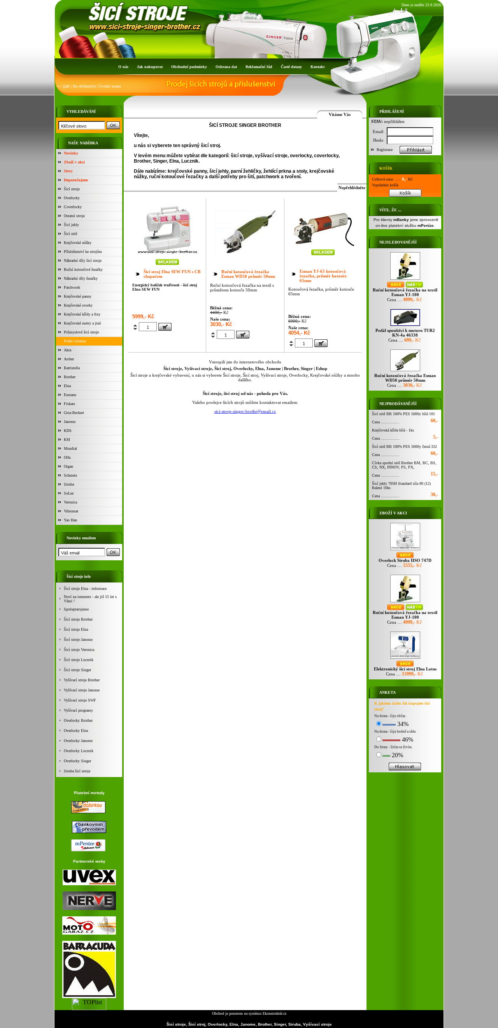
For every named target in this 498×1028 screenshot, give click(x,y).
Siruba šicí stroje (77, 771)
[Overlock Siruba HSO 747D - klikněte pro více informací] (405, 550)
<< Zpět (63, 86)
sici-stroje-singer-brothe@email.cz (245, 411)
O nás (123, 67)
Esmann (70, 395)
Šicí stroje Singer (77, 670)
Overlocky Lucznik (78, 751)
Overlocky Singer (77, 761)
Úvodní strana (110, 86)
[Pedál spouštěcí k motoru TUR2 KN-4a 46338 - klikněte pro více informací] (405, 326)
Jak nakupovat (150, 67)
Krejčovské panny (77, 296)
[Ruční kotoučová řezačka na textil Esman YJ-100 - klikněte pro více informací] (405, 279)
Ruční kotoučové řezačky (83, 269)
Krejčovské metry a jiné (82, 323)
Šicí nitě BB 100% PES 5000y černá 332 (404, 446)
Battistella (72, 368)
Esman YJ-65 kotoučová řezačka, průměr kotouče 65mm (323, 276)
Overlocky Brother (78, 720)
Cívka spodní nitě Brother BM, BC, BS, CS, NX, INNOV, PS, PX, (404, 465)
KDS (68, 430)
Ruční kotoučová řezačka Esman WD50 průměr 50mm (248, 274)
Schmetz (70, 475)
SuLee (69, 493)
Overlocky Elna (76, 730)
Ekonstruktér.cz (274, 1013)
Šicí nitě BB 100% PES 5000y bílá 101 (403, 414)
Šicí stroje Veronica (79, 649)
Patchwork (72, 287)
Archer (69, 359)
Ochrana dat (226, 67)
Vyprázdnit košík (385, 185)
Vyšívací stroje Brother (82, 680)
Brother (69, 377)
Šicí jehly (71, 225)
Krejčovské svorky (78, 305)
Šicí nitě (70, 234)
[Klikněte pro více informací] (167, 257)
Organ (68, 466)
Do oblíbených (84, 86)
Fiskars (69, 404)
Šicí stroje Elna (76, 629)
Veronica (70, 502)
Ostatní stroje (74, 216)
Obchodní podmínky (189, 67)
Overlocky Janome (78, 741)
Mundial (70, 448)
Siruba (69, 484)
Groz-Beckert (74, 412)
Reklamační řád (258, 67)
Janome (69, 421)
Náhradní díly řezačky (81, 278)
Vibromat (71, 511)
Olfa (67, 457)
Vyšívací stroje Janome (82, 690)
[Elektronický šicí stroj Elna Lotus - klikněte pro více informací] (405, 658)
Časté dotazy (291, 67)
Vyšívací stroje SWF (80, 700)
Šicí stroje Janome (78, 639)
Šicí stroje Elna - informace (85, 588)
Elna (67, 386)
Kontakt (317, 67)
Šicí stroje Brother (78, 619)
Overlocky (72, 198)
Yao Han (70, 520)
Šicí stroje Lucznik (78, 660)
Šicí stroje (72, 189)
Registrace (385, 149)
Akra (67, 350)
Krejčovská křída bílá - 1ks (393, 430)
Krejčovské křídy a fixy (82, 314)
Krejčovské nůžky (77, 242)
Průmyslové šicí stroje (81, 332)
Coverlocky (73, 207)
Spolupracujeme (76, 609)
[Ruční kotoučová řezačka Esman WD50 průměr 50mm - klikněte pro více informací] (405, 371)
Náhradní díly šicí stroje (83, 260)
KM (67, 439)
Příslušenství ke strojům (83, 251)
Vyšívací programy (78, 710)
